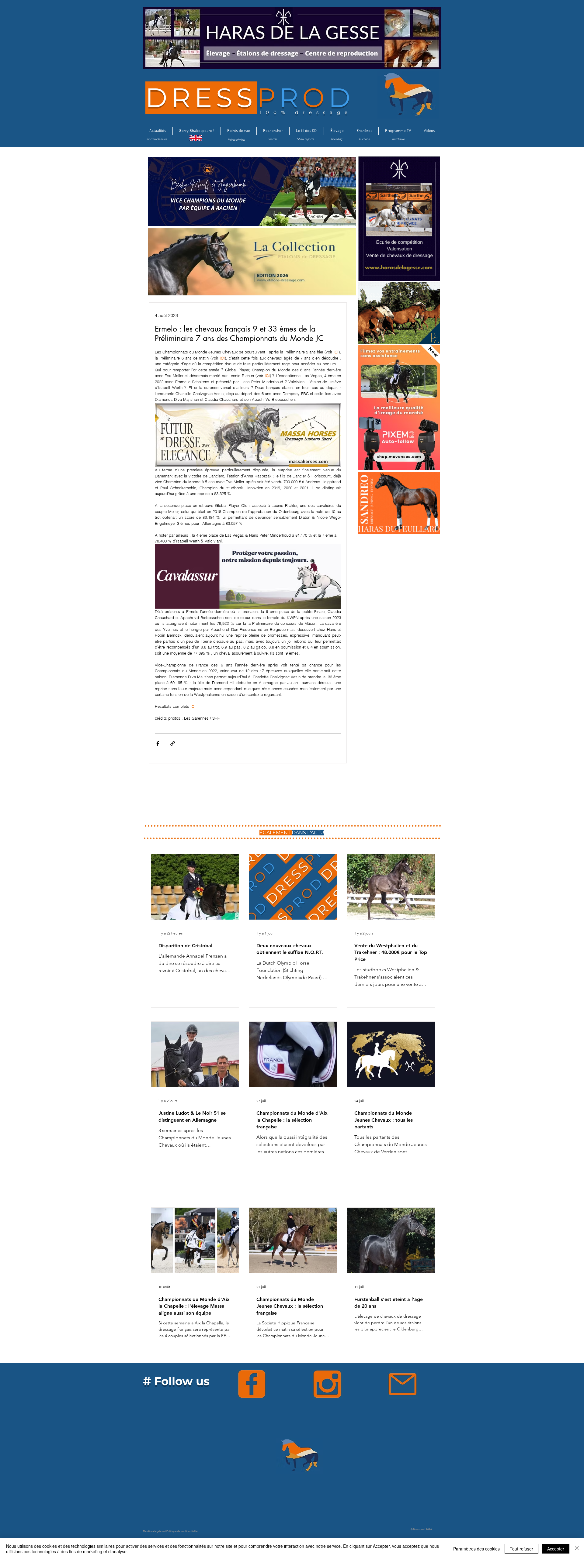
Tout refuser (521, 1549)
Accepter (555, 1549)
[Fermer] (576, 1548)
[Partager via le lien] (173, 743)
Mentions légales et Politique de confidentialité (170, 1531)
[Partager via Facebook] (158, 743)
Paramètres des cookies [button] (476, 1549)
